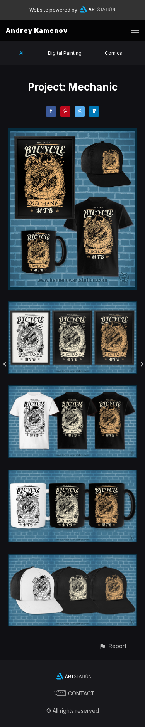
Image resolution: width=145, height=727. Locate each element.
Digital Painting (65, 53)
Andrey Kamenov (37, 30)
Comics (113, 53)
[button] (113, 646)
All (22, 53)
